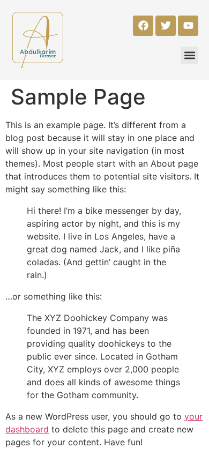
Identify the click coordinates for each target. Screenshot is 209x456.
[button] (189, 55)
